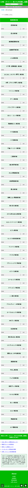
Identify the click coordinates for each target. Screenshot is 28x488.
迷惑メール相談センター (8, 446)
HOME (2, 10)
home (21, 486)
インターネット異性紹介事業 (9, 449)
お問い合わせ (14, 482)
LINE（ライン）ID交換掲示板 (9, 451)
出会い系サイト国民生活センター (10, 442)
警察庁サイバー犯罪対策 (8, 444)
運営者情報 (14, 480)
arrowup (25, 486)
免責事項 (14, 478)
